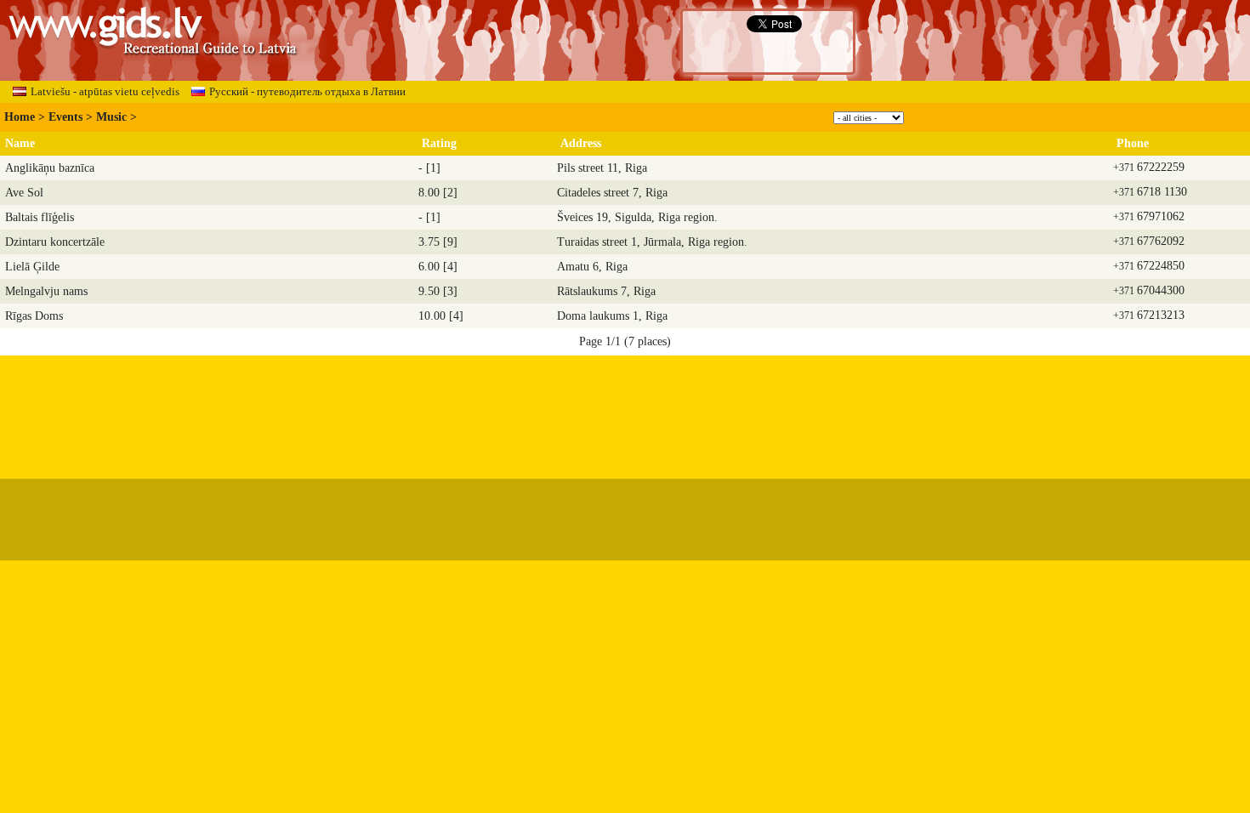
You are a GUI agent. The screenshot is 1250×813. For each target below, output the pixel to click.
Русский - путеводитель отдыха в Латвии (307, 92)
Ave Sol (24, 192)
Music (111, 117)
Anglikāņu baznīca (49, 168)
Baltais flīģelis (39, 217)
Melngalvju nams (46, 291)
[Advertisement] (625, 409)
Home (19, 117)
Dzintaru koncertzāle (55, 242)
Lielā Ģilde (32, 266)
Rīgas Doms (34, 316)
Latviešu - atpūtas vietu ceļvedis (105, 92)
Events (65, 117)
